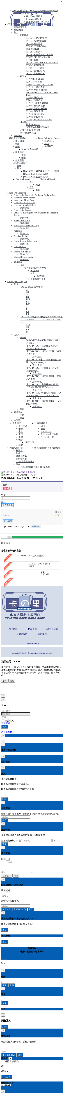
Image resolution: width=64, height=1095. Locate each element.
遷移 (4, 929)
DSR (28, 304)
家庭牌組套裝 (32, 49)
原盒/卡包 (24, 218)
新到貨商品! (52, 11)
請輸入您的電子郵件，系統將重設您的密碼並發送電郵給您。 (30, 814)
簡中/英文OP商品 (28, 133)
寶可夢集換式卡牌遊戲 (35, 268)
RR (27, 311)
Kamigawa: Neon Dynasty (25, 200)
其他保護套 (21, 456)
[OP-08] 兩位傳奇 (34, 97)
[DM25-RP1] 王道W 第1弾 (35, 177)
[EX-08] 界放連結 (29, 149)
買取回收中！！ (21, 27)
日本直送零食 (41, 423)
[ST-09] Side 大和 (34, 52)
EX (27, 302)
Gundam (57, 138)
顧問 (3, 859)
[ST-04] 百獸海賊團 (35, 65)
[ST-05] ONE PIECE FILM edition (42, 63)
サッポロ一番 (47, 437)
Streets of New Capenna (24, 198)
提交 (4, 820)
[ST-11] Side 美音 (34, 43)
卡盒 (23, 158)
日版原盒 (34, 270)
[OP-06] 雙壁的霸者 (35, 106)
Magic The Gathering (16, 193)
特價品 (17, 420)
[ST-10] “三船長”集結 (36, 46)
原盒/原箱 (20, 141)
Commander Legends (23, 210)
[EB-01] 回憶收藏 (34, 100)
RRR (28, 314)
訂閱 (4, 1026)
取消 (12, 985)
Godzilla (19, 179)
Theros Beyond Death (23, 257)
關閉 (4, 799)
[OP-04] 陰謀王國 (34, 111)
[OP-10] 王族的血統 (35, 87)
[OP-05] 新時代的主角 (36, 108)
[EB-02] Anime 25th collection (39, 84)
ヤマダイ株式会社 (49, 434)
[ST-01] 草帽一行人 (35, 73)
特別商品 (18, 135)
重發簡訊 (20, 909)
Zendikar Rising (21, 236)
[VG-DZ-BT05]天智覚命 (31, 287)
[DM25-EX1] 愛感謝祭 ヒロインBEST (41, 171)
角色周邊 (22, 426)
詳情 (9, 537)
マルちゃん (46, 431)
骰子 (20, 440)
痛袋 (18, 464)
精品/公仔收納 (16, 448)
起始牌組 (24, 35)
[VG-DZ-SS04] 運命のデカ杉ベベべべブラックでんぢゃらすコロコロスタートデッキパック (41, 319)
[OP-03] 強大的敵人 (35, 114)
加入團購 (8, 521)
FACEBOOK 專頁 (41, 467)
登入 (4, 726)
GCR (28, 325)
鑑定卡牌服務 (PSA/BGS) (38, 22)
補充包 (23, 76)
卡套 (23, 155)
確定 (4, 985)
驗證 (20, 1055)
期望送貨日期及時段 (11, 840)
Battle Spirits (44, 138)
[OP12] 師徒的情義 (35, 79)
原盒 (19, 166)
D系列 (17, 335)
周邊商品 (19, 152)
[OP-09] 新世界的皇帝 (36, 90)
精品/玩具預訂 (39, 11)
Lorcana (26, 179)
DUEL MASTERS (19, 163)
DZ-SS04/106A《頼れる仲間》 (46, 573)
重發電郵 (8, 1055)
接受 (4, 681)
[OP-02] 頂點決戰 (34, 117)
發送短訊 (6, 909)
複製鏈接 (36, 526)
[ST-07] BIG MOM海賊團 (38, 57)
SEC (28, 294)
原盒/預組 (18, 30)
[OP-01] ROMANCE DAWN (39, 119)
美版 (38, 185)
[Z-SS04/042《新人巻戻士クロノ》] (19, 472)
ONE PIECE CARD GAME (19, 24)
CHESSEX (29, 442)
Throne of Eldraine (22, 252)
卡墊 (20, 434)
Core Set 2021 (20, 246)
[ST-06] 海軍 (32, 60)
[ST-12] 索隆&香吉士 (36, 41)
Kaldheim (18, 231)
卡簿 (20, 437)
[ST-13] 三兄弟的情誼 (36, 38)
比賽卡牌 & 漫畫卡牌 (30, 130)
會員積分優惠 (40, 448)
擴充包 (23, 337)
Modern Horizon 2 (22, 220)
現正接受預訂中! (25, 11)
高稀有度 (41, 276)
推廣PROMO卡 (33, 124)
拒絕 (12, 681)
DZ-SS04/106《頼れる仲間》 (31, 555)
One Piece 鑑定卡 (34, 16)
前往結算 (6, 1077)
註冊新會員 (6, 732)
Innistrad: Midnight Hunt (25, 205)
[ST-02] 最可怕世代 (35, 71)
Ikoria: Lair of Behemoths (25, 241)
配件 (18, 453)
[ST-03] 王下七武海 (35, 68)
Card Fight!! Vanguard (17, 281)
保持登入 (9, 720)
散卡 (16, 32)
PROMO (23, 122)
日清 (43, 426)
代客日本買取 (26, 467)
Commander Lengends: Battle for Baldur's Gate (34, 195)
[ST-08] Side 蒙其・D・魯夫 (39, 54)
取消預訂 (6, 875)
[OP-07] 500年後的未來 (37, 103)
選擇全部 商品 (11, 1061)
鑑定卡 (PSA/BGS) (29, 13)
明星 (43, 429)
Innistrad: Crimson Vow (24, 203)
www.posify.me (11, 691)
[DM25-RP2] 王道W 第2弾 (35, 174)
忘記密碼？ (6, 723)
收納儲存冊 (21, 459)
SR (27, 292)
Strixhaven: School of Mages (26, 226)
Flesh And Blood (47, 179)
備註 (3, 872)
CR (27, 327)
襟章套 (19, 450)
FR (27, 297)
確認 (16, 875)
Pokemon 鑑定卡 (34, 19)
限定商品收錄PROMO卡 (37, 127)
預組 (17, 144)
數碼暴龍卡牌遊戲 (17, 138)
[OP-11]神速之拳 (34, 82)
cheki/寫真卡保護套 (25, 461)
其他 (20, 445)
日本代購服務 (53, 448)
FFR (28, 299)
